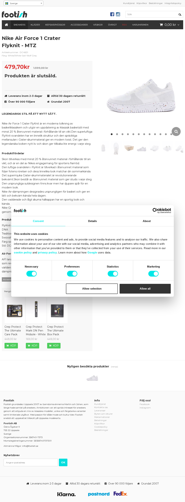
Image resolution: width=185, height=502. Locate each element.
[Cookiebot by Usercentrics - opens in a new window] (155, 210)
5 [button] (133, 134)
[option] (142, 86)
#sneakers (8, 279)
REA (124, 24)
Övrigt (112, 24)
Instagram (145, 407)
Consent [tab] (38, 221)
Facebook (145, 404)
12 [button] (171, 134)
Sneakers (19, 24)
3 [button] (122, 134)
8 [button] (149, 134)
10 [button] (160, 134)
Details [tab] (92, 221)
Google (92, 252)
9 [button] (155, 134)
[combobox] (23, 3)
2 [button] (117, 134)
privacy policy (47, 252)
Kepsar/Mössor (55, 24)
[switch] (72, 274)
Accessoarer (79, 24)
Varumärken (140, 24)
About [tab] (147, 221)
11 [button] (166, 134)
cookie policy (23, 252)
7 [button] (144, 134)
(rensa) (114, 366)
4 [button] (128, 134)
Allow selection (92, 288)
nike (87, 41)
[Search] (179, 14)
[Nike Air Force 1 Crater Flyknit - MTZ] (92, 377)
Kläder (35, 24)
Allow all (145, 288)
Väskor (98, 24)
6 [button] (139, 134)
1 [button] (112, 134)
